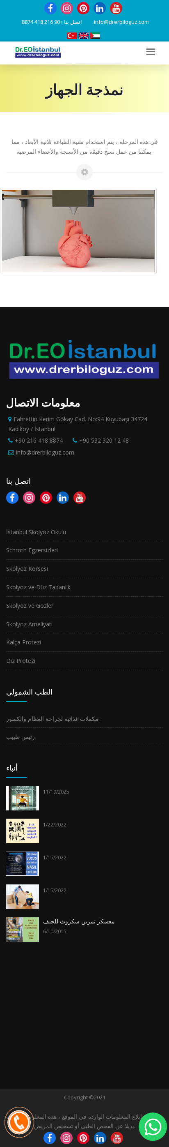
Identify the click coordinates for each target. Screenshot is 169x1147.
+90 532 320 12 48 (104, 440)
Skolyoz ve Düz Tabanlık (38, 587)
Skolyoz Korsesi (27, 568)
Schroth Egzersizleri (32, 550)
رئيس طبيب (20, 737)
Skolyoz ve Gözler (29, 605)
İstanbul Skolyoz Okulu (36, 532)
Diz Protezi (20, 661)
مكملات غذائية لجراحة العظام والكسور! (53, 718)
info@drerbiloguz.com (121, 21)
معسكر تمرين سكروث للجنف (79, 921)
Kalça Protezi (23, 642)
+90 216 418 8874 (42, 21)
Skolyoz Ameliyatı (29, 624)
